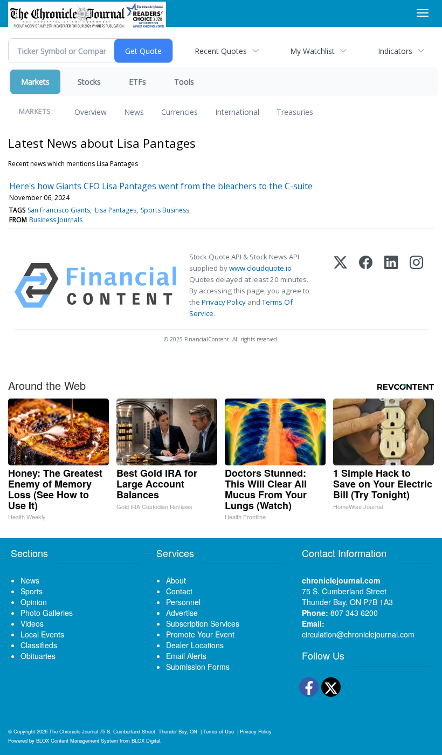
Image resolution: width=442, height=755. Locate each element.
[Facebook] (366, 285)
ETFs (137, 82)
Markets (35, 82)
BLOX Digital (146, 740)
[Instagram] (416, 285)
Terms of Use (218, 731)
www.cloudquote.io (260, 268)
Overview (90, 112)
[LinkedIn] (391, 285)
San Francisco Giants (58, 210)
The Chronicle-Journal (73, 731)
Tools (184, 82)
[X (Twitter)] (340, 285)
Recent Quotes (221, 51)
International (237, 112)
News (134, 112)
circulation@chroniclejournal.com (358, 634)
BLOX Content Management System (77, 740)
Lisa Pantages (115, 210)
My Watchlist (312, 51)
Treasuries (295, 112)
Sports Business (165, 210)
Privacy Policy (224, 302)
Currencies (179, 112)
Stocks (89, 82)
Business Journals (55, 219)
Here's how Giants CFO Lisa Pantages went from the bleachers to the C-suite (161, 186)
